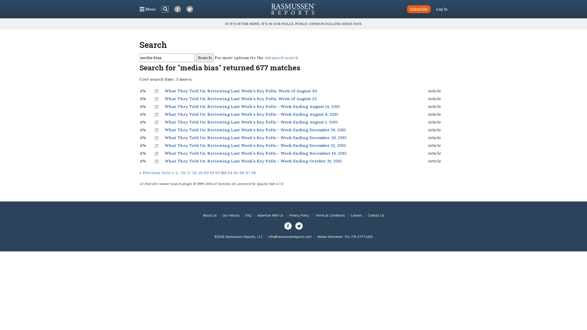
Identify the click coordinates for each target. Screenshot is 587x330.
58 (194, 172)
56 (183, 172)
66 (242, 172)
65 (236, 172)
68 (253, 172)
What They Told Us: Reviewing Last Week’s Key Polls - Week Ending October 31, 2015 (253, 161)
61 (212, 172)
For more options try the (256, 57)
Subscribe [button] (419, 9)
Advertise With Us (270, 215)
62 (217, 172)
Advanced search (281, 57)
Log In (442, 9)
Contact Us (376, 215)
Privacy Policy (299, 215)
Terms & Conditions (330, 215)
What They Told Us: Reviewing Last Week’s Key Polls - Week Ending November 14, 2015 (255, 153)
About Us (210, 215)
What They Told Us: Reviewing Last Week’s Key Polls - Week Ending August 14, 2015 (252, 106)
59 (200, 172)
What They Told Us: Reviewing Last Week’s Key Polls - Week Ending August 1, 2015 (251, 122)
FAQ (248, 215)
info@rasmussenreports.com (290, 236)
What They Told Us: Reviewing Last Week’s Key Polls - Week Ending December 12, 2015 (255, 145)
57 (189, 172)
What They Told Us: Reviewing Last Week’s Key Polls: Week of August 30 (241, 91)
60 (206, 172)
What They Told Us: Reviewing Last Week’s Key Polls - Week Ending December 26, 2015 (255, 137)
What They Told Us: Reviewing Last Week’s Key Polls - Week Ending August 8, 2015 (251, 114)
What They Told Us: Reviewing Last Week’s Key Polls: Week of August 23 (241, 98)
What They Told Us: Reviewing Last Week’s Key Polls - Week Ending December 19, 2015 (255, 129)
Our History (230, 215)
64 (230, 172)
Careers (356, 215)
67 (248, 172)
